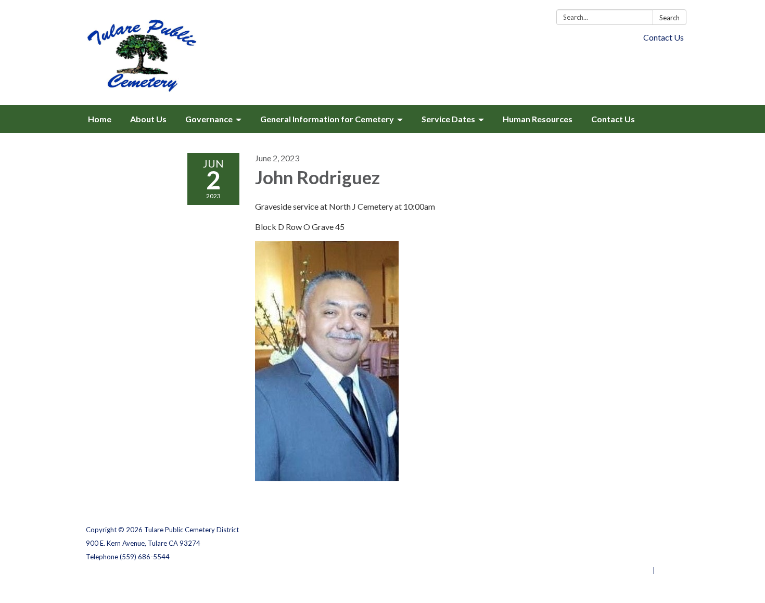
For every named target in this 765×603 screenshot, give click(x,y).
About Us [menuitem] (148, 119)
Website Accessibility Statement (624, 557)
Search (669, 18)
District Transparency (642, 543)
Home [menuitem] (99, 119)
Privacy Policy (656, 529)
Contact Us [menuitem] (613, 119)
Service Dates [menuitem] (448, 119)
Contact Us (663, 37)
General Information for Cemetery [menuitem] (327, 119)
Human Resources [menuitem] (537, 119)
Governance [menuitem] (209, 119)
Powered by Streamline (613, 570)
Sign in (668, 570)
